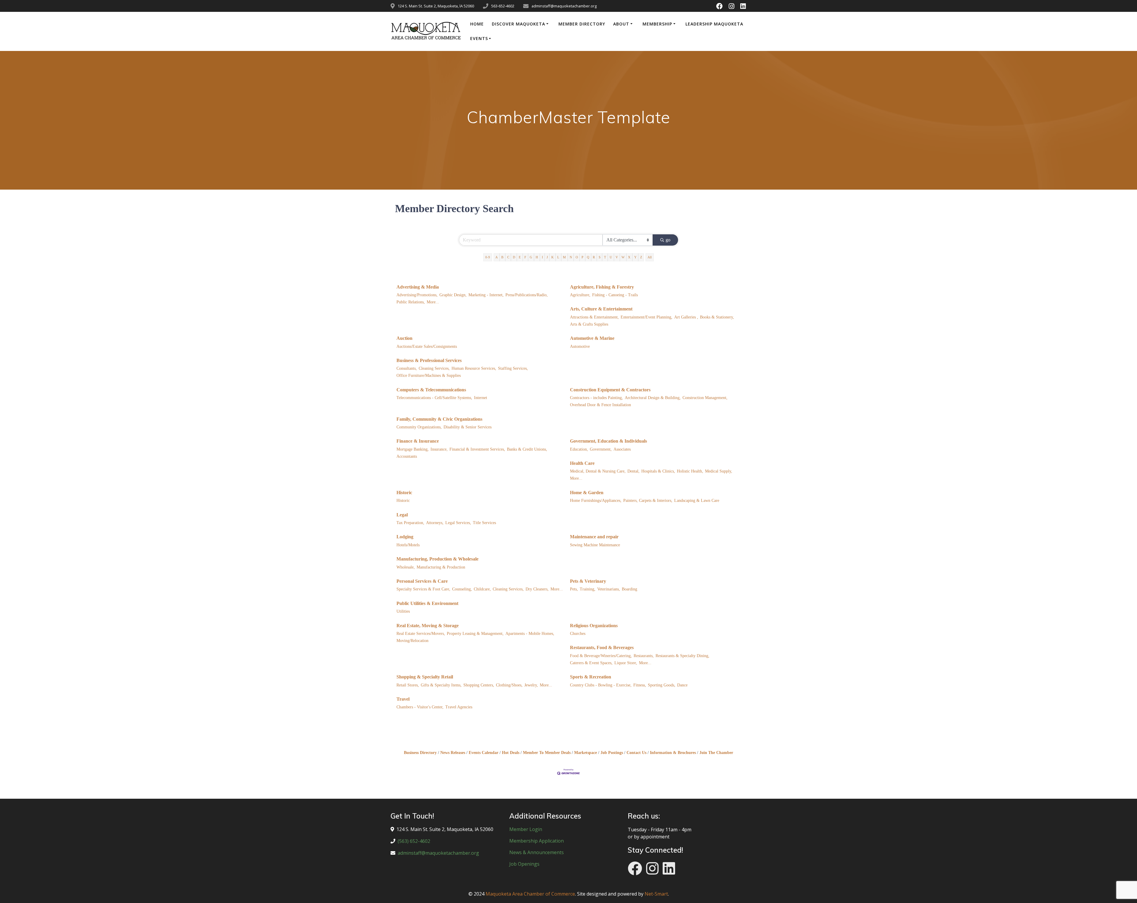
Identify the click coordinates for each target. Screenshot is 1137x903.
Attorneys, (435, 523)
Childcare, (482, 589)
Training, (587, 589)
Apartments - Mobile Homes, (529, 633)
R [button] (594, 257)
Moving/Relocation (412, 640)
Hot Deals (510, 752)
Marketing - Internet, (486, 295)
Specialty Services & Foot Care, (423, 589)
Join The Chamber (716, 752)
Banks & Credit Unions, (527, 449)
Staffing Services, (513, 368)
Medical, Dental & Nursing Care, (598, 471)
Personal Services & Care (422, 581)
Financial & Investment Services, (477, 449)
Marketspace (585, 752)
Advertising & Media (417, 286)
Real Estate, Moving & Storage (427, 625)
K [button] (552, 257)
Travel (402, 699)
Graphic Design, (453, 295)
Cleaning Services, (434, 368)
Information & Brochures (673, 752)
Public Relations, (410, 302)
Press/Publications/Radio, (526, 295)
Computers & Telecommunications (431, 389)
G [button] (531, 257)
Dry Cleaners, (537, 589)
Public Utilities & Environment (427, 603)
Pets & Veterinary (588, 581)
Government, (601, 449)
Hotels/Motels (408, 545)
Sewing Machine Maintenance (595, 545)
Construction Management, (705, 398)
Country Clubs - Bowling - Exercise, (601, 685)
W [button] (623, 257)
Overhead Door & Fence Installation (600, 405)
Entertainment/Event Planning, (646, 317)
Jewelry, (531, 685)
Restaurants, (644, 656)
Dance (682, 685)
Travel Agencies (458, 707)
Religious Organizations (594, 625)
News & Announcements (536, 852)
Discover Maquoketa (518, 24)
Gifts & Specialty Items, (441, 685)
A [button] (496, 257)
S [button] (599, 257)
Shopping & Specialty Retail (424, 676)
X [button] (629, 257)
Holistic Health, (690, 471)
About (621, 24)
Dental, (633, 471)
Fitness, (639, 685)
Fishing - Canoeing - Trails (615, 295)
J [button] (547, 257)
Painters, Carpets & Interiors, (647, 500)
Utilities (403, 611)
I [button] (542, 257)
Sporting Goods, (661, 685)
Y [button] (635, 257)
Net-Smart (656, 894)
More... (433, 302)
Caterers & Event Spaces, (591, 663)
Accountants (406, 456)
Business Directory (420, 752)
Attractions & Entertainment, (594, 317)
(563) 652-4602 (414, 841)
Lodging (404, 536)
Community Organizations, (419, 427)
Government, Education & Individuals (608, 441)
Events (479, 38)
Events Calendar (483, 752)
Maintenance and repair (594, 536)
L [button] (558, 257)
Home (477, 24)
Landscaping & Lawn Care (696, 500)
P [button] (582, 257)
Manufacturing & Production (441, 567)
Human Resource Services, (474, 368)
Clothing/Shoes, (509, 685)
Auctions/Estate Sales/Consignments (426, 346)
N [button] (571, 257)
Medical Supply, (718, 471)
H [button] (537, 257)
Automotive (580, 346)
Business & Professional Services (429, 360)
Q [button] (588, 257)
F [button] (525, 257)
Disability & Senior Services (468, 427)
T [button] (605, 257)
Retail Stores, (407, 685)
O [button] (577, 257)
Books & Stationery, (717, 317)
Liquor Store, (625, 663)
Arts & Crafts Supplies (589, 324)
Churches (577, 633)
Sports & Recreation (590, 676)
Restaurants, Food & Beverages (602, 647)
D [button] (514, 257)
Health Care (582, 463)
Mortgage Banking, (412, 449)
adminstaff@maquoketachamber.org (438, 853)
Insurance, (439, 449)
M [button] (564, 257)
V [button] (617, 257)
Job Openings (524, 864)
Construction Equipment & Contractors (610, 389)
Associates (622, 449)
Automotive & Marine (592, 338)
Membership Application (536, 841)
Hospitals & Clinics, (658, 471)
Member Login (525, 829)
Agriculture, (580, 295)
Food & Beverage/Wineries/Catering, (601, 656)
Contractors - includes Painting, (596, 398)
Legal (402, 514)
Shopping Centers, (478, 685)
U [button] (611, 257)
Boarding (629, 589)
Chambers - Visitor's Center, (420, 707)
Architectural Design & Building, (653, 398)
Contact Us (636, 752)
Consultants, (406, 368)
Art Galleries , (686, 317)
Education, (579, 449)
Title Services (484, 523)
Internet (480, 398)
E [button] (520, 257)
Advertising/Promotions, (417, 295)
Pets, (574, 589)
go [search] (668, 239)
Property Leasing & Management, (475, 633)
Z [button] (641, 257)
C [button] (508, 257)
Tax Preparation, (410, 523)
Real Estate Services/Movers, (420, 633)
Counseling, (462, 589)
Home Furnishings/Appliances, (596, 500)
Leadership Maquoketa (714, 24)
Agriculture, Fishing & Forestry (602, 286)
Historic (404, 492)
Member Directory (581, 24)
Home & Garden (586, 492)
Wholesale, (405, 567)
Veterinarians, (608, 589)
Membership (657, 24)
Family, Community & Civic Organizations (439, 419)
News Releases (452, 752)
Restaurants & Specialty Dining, (682, 656)
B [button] (502, 257)
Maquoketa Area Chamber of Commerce (530, 894)
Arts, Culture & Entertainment (601, 308)
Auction (404, 338)
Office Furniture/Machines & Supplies (428, 375)
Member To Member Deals (547, 752)
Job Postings (611, 752)
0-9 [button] (487, 257)
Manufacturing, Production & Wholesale (437, 558)
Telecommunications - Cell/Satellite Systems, (434, 398)
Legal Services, (458, 523)
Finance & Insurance (417, 441)
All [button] (650, 257)
